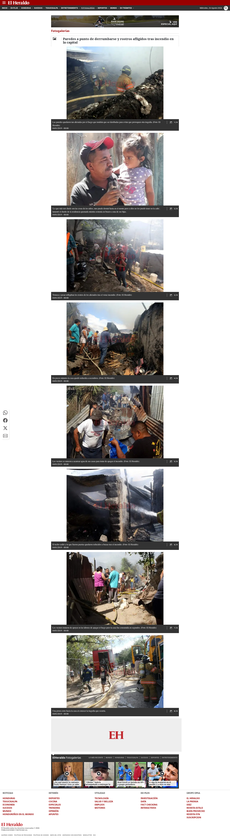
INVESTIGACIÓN (149, 798)
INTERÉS (53, 792)
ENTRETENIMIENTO (170, 757)
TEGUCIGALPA (132, 757)
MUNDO (109, 757)
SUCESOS (144, 757)
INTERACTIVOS (148, 807)
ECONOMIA (9, 804)
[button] (5, 413)
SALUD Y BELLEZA (104, 801)
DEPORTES (155, 757)
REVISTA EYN (193, 814)
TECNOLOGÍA (102, 798)
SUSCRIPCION (194, 817)
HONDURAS (119, 757)
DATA (143, 801)
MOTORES (100, 807)
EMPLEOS (99, 804)
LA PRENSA (192, 801)
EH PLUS (145, 792)
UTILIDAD (100, 792)
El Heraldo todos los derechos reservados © (20, 828)
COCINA (53, 801)
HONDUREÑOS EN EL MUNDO (18, 814)
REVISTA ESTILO (195, 807)
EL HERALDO (193, 798)
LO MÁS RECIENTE (96, 757)
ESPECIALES (55, 804)
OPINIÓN (54, 811)
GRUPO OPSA (193, 792)
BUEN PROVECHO (196, 811)
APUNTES (53, 814)
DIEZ (189, 804)
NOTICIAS (8, 792)
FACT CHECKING (149, 804)
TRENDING (54, 807)
